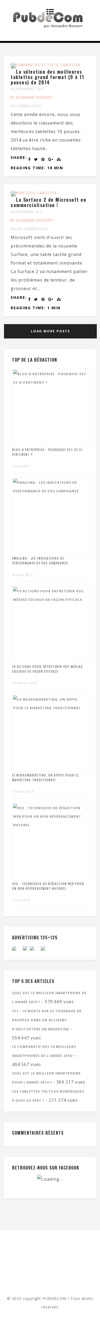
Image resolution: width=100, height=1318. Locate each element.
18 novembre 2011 (27, 211)
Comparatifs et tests (37, 65)
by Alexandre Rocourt (32, 97)
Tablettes (71, 65)
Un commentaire (26, 106)
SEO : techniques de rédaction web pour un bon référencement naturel (48, 886)
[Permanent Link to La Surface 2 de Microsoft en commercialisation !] (13, 195)
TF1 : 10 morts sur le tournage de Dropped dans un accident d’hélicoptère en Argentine (47, 1020)
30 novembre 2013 (28, 88)
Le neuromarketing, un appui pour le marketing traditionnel (45, 777)
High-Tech (25, 193)
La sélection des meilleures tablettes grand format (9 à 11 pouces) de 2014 (47, 77)
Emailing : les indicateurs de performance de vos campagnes (40, 560)
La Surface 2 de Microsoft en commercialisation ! (48, 202)
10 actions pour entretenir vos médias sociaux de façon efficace (47, 669)
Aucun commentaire (29, 228)
